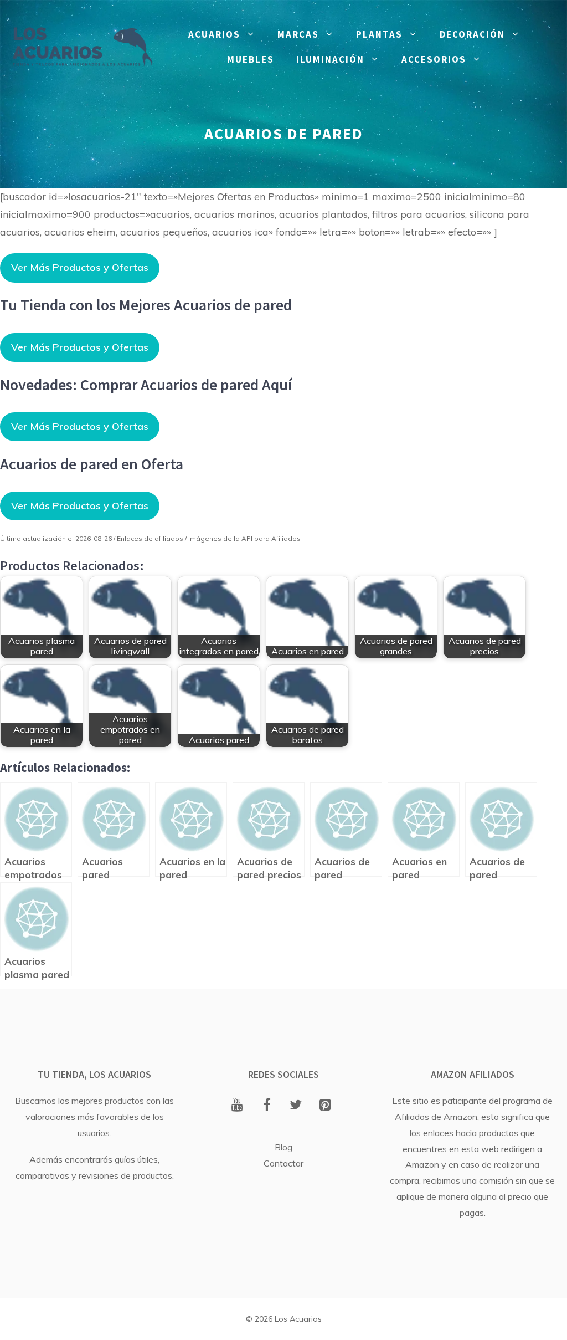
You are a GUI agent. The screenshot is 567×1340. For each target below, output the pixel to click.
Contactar (283, 1163)
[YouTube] (237, 1105)
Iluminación (330, 59)
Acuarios (214, 34)
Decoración (472, 34)
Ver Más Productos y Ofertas (79, 267)
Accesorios (433, 59)
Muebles (250, 59)
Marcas (298, 34)
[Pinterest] (325, 1105)
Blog (283, 1147)
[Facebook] (266, 1105)
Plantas (379, 34)
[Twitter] (296, 1105)
